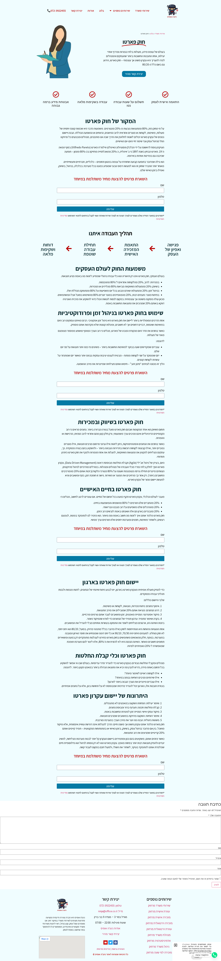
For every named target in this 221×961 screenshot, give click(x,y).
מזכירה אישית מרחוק (159, 917)
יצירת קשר (76, 10)
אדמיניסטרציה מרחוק (159, 940)
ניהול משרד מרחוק (159, 946)
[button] (175, 945)
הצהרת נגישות (118, 948)
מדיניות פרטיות (103, 948)
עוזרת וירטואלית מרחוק (159, 929)
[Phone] (214, 955)
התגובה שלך (214, 815)
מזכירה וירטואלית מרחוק (159, 923)
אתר (219, 869)
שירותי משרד (142, 10)
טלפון (161, 197)
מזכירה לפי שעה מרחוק (159, 952)
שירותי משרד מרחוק (159, 905)
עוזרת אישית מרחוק (159, 911)
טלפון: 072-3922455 (110, 905)
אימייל (218, 858)
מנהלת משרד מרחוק (159, 935)
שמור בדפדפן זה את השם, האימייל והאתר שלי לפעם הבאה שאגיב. (190, 879)
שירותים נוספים (121, 10)
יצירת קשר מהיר (111, 934)
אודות (90, 10)
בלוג (101, 10)
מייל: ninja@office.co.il (110, 911)
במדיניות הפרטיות (204, 951)
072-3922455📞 (56, 10)
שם (162, 185)
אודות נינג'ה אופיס (110, 928)
